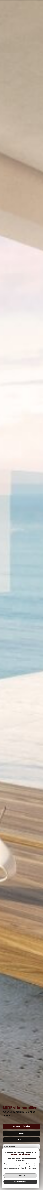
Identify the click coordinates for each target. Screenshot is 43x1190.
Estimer (21, 1140)
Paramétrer (20, 1176)
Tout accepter (20, 1182)
